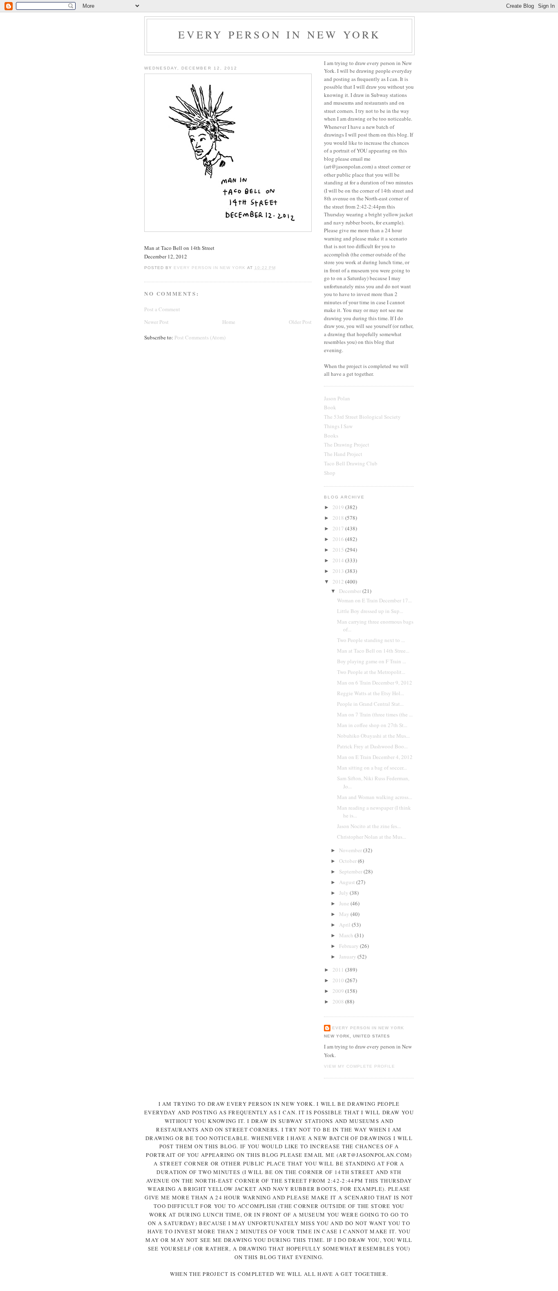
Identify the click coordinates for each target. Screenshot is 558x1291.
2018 (339, 517)
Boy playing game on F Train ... (371, 661)
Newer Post (156, 322)
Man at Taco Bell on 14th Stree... (373, 650)
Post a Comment (162, 309)
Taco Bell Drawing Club (350, 463)
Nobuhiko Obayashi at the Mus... (373, 735)
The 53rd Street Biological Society (362, 416)
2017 (339, 528)
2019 (339, 507)
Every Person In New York (279, 34)
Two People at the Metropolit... (371, 672)
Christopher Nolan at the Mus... (371, 836)
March (347, 935)
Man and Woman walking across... (374, 797)
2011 (339, 969)
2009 (339, 991)
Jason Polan (337, 398)
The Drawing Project (346, 444)
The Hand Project (343, 454)
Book (330, 407)
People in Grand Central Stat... (370, 703)
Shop (329, 472)
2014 (339, 560)
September (351, 871)
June (344, 903)
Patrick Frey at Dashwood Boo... (372, 746)
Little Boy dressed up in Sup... (370, 611)
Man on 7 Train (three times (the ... (375, 714)
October (348, 860)
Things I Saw (338, 426)
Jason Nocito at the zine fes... (369, 826)
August (347, 882)
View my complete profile (359, 1066)
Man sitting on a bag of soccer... (372, 767)
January (348, 956)
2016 (339, 539)
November (351, 850)
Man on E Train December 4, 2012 (375, 757)
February (349, 946)
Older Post (300, 322)
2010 (339, 980)
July (344, 892)
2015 (339, 549)
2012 (339, 581)
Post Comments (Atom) (199, 337)
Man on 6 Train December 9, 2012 (374, 682)
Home (228, 322)
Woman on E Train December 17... (374, 600)
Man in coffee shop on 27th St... (372, 725)
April (345, 924)
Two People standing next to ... (371, 640)
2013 (339, 571)
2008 (339, 1001)
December (350, 591)
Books (331, 435)
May (344, 914)
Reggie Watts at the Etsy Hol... (370, 693)
